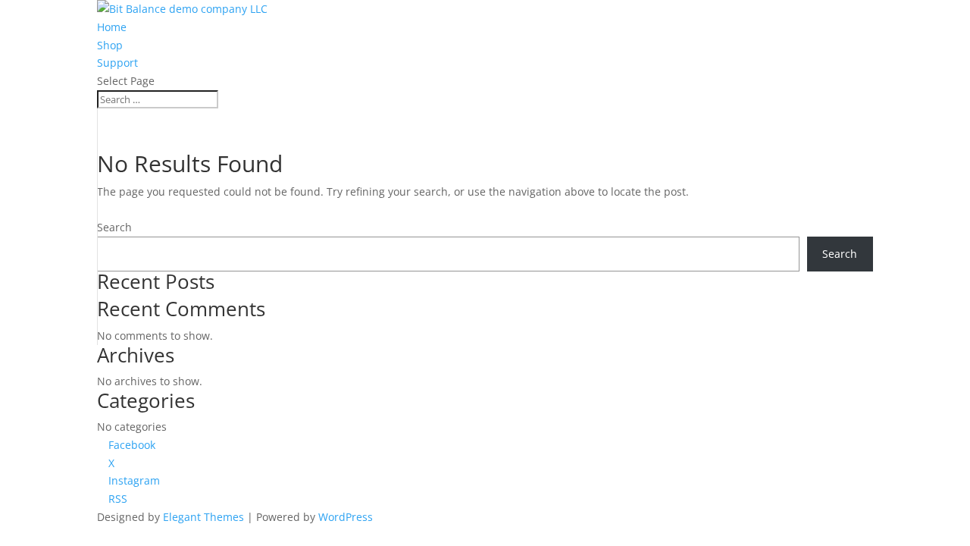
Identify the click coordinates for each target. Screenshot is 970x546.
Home (112, 27)
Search (114, 227)
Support (117, 62)
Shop (110, 45)
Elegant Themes (203, 517)
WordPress (345, 517)
